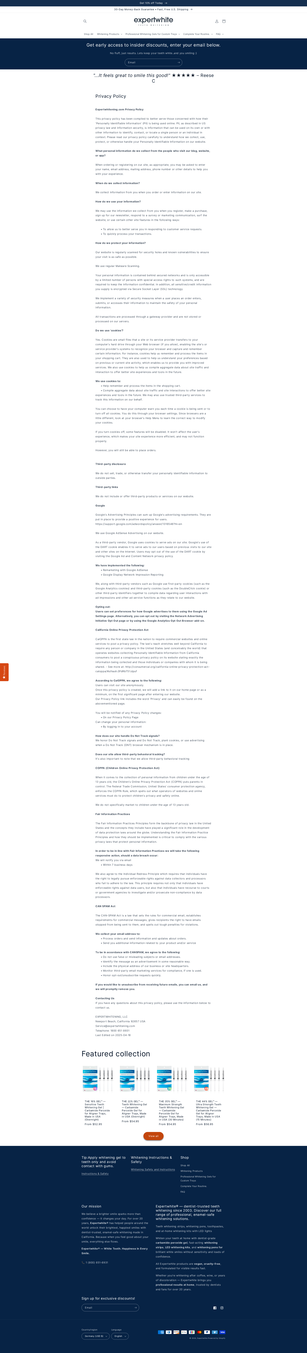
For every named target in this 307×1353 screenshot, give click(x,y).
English (118, 1336)
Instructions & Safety (95, 1173)
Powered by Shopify (216, 1338)
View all (154, 1136)
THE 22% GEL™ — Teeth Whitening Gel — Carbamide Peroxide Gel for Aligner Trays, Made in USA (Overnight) (134, 1109)
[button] (85, 21)
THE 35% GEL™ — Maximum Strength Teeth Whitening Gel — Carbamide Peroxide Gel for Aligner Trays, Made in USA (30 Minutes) (171, 1110)
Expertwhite (202, 1338)
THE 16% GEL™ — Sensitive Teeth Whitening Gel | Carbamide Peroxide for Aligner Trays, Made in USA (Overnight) (97, 1110)
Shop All (185, 1165)
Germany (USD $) (94, 1336)
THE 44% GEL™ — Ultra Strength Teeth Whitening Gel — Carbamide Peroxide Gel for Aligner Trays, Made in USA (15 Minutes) (208, 1110)
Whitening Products (192, 1171)
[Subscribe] (178, 62)
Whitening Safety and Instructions (153, 1169)
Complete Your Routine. (194, 1186)
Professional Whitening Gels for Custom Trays (198, 1178)
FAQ (183, 1191)
